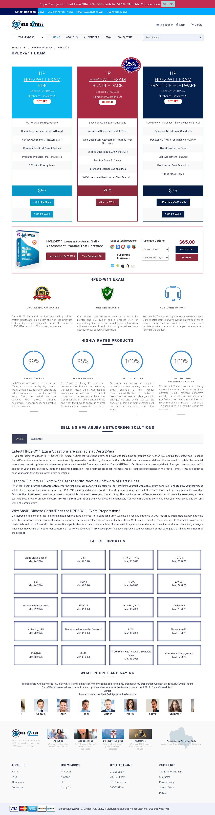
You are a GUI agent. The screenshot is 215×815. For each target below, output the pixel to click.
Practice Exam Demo (173, 202)
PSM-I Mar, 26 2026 (84, 583)
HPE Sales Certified (42, 47)
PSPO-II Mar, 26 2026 (179, 559)
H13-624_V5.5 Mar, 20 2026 (36, 631)
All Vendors (91, 37)
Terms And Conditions (171, 771)
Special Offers (166, 787)
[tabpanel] (108, 707)
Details (19, 438)
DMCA (162, 792)
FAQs (108, 37)
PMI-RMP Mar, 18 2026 (36, 655)
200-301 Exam (117, 777)
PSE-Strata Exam (119, 782)
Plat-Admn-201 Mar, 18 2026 (179, 631)
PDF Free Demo (42, 202)
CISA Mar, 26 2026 (84, 559)
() (199, 24)
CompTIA (66, 787)
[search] (200, 38)
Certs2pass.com (115, 808)
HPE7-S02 (66, 11)
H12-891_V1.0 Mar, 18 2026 (131, 607)
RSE (93, 11)
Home (56, 37)
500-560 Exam (117, 787)
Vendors (26, 37)
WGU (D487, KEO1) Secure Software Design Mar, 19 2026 (131, 655)
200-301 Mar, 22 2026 (179, 583)
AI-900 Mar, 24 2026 (131, 583)
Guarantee (37, 438)
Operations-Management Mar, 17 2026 (179, 655)
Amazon (65, 777)
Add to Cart (187, 249)
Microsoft (66, 771)
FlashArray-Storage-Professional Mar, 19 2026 (83, 631)
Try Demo (187, 257)
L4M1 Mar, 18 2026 (131, 631)
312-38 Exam (117, 771)
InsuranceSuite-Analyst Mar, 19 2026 (36, 607)
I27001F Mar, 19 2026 (84, 607)
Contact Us (125, 37)
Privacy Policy (166, 782)
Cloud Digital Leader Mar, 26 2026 (36, 559)
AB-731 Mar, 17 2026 (84, 655)
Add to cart (42, 214)
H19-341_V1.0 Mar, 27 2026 (131, 559)
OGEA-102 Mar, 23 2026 (179, 607)
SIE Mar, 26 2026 (36, 583)
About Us (72, 37)
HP (25, 47)
